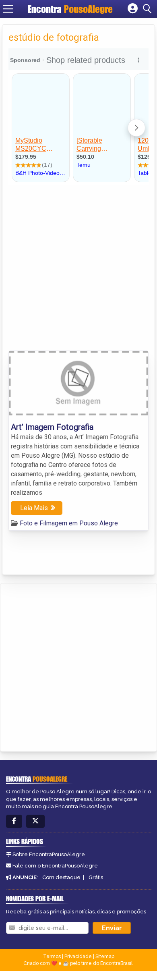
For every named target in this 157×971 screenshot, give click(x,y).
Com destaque (61, 877)
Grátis (96, 877)
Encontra (70, 9)
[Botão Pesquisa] (149, 9)
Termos (52, 956)
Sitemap (104, 956)
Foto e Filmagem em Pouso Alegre (69, 523)
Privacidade (78, 956)
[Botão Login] (133, 9)
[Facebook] (14, 821)
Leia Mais (34, 508)
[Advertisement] (78, 267)
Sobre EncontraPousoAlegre (48, 854)
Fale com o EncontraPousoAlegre (55, 866)
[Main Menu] (8, 9)
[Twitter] (35, 821)
